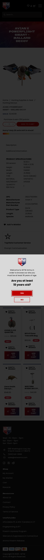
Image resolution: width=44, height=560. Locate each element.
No (22, 299)
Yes (22, 293)
